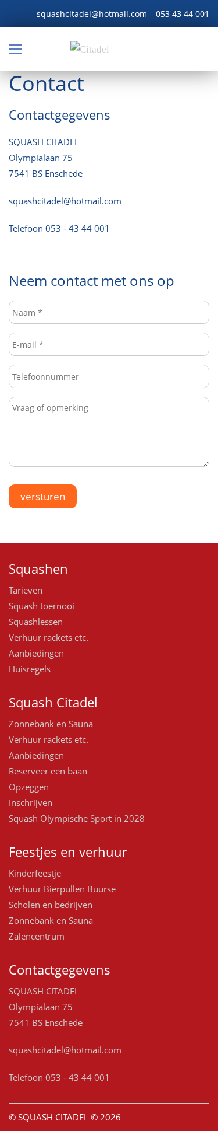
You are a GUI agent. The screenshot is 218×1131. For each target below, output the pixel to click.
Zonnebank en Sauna (51, 723)
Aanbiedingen (36, 653)
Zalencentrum (37, 936)
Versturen (42, 496)
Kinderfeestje (35, 873)
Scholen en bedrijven (50, 904)
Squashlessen (36, 621)
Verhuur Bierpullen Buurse (62, 889)
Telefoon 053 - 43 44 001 (59, 228)
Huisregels (30, 669)
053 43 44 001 (182, 13)
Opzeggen (29, 787)
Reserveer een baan (48, 771)
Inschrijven (30, 802)
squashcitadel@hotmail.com (92, 13)
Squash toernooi (41, 606)
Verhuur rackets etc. (48, 637)
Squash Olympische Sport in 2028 (77, 818)
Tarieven (25, 590)
